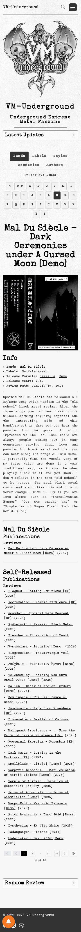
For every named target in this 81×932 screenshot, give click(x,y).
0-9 (20, 186)
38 (56, 853)
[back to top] (72, 899)
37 (48, 853)
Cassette (47, 376)
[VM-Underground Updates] (8, 921)
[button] (73, 7)
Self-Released (34, 372)
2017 (40, 381)
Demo (63, 376)
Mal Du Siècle (32, 367)
